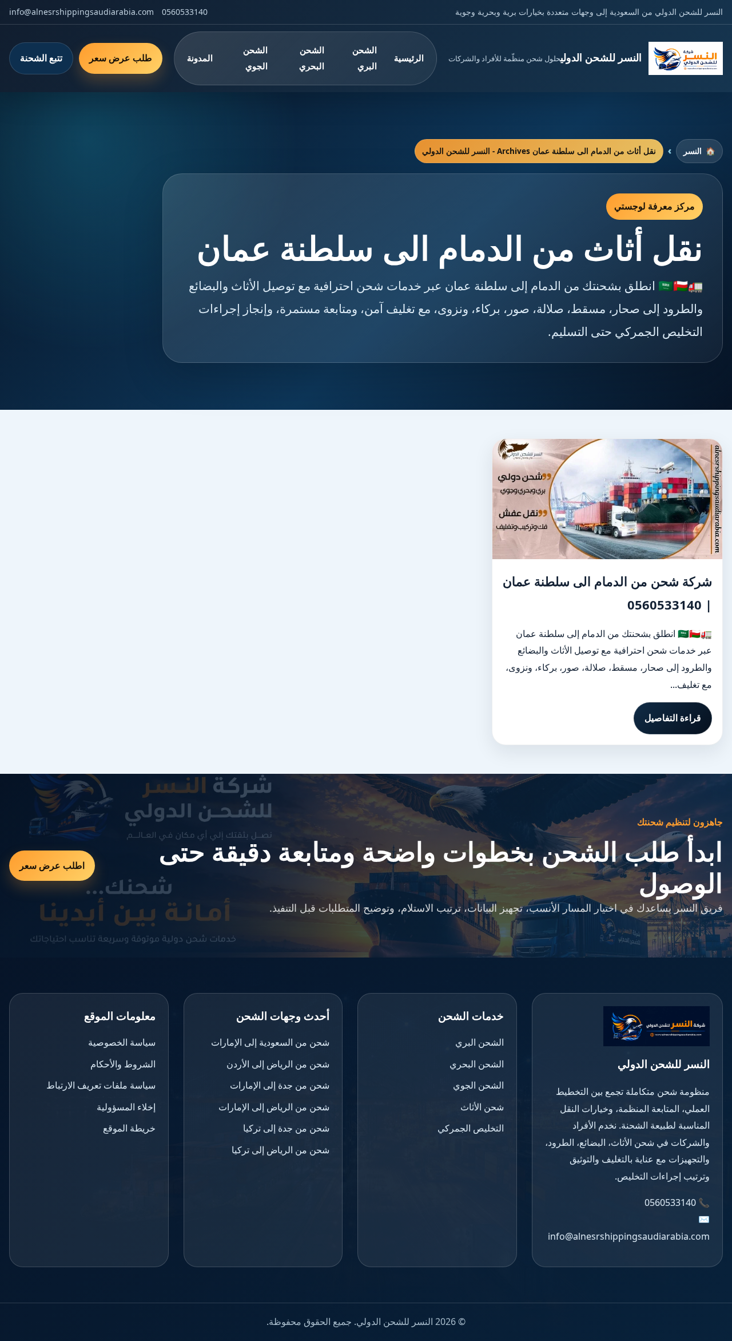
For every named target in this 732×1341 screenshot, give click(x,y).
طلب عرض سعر (120, 58)
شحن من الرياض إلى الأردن (277, 1064)
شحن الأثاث (482, 1107)
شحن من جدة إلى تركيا (286, 1128)
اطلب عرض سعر (52, 865)
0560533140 (185, 11)
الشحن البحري (311, 58)
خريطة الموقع (129, 1128)
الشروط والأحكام (123, 1064)
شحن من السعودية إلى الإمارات (270, 1042)
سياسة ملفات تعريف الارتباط (101, 1085)
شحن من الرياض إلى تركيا (280, 1150)
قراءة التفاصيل (673, 717)
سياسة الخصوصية (122, 1042)
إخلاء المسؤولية (126, 1107)
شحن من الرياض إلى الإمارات (273, 1107)
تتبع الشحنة (41, 58)
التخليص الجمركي (470, 1128)
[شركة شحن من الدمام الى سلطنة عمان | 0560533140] (607, 499)
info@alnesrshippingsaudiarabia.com (81, 11)
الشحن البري (364, 58)
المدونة (200, 58)
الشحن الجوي (255, 58)
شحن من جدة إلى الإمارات (279, 1085)
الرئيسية (409, 58)
